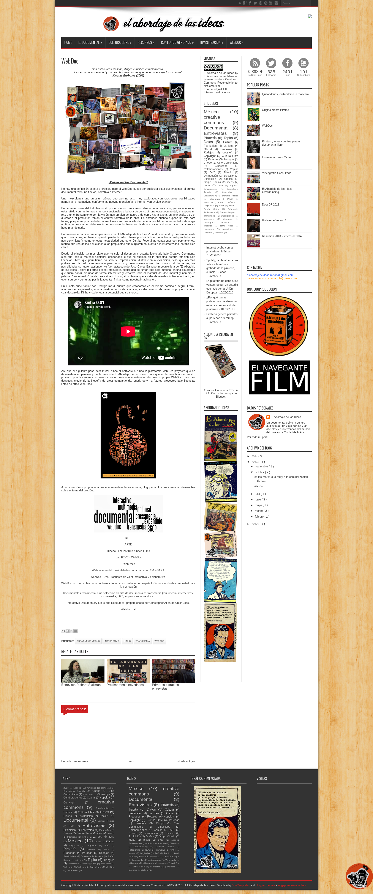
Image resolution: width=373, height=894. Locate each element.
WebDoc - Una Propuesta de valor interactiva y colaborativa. (128, 576)
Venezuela (209, 219)
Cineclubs (227, 192)
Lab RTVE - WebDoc (128, 557)
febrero (259, 516)
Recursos (146, 42)
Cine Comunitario (227, 162)
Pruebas (213, 159)
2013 (220, 185)
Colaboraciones (213, 169)
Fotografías (214, 199)
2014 (254, 456)
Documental (216, 127)
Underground (227, 216)
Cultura (227, 142)
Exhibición (210, 178)
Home (68, 42)
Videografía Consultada (217, 222)
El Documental (90, 42)
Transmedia (143, 641)
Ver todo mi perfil (257, 437)
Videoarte (228, 219)
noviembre (262, 466)
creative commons (88, 641)
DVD (212, 172)
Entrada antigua (185, 761)
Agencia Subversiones (84, 788)
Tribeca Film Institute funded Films (128, 551)
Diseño (228, 172)
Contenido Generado (177, 42)
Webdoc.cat (128, 609)
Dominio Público (230, 195)
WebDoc (236, 42)
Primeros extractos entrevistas (165, 686)
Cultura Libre (120, 42)
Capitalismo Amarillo (74, 791)
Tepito (228, 138)
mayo (259, 505)
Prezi (231, 205)
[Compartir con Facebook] (75, 631)
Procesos (226, 149)
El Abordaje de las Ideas (219, 76)
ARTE (128, 544)
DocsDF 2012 (270, 204)
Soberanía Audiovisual (92, 856)
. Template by (233, 885)
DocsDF (229, 175)
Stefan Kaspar (227, 212)
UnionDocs (128, 564)
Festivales (210, 145)
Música (231, 202)
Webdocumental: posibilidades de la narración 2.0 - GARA (128, 570)
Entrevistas (215, 133)
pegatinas (227, 229)
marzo (259, 510)
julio (258, 494)
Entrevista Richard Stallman (81, 685)
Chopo (208, 162)
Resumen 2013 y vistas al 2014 (282, 236)
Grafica (228, 178)
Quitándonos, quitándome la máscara (285, 94)
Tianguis (229, 159)
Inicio (131, 761)
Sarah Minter (211, 209)
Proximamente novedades (125, 685)
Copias (234, 169)
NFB (128, 538)
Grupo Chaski (212, 182)
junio (258, 499)
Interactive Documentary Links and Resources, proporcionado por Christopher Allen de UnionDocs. (128, 602)
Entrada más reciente (74, 761)
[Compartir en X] (71, 631)
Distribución (211, 175)
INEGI (230, 199)
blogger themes (265, 885)
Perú (221, 205)
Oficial (208, 149)
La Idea (228, 145)
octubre (260, 472)
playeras (208, 232)
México (211, 111)
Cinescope (221, 165)
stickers (219, 232)
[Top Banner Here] (310, 17)
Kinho (118, 276)
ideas (230, 182)
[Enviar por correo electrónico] (63, 631)
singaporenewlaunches (292, 885)
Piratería (210, 138)
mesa (207, 185)
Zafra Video (226, 226)
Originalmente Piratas (275, 110)
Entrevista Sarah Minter (277, 157)
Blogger (220, 396)
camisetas (209, 229)
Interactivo (111, 641)
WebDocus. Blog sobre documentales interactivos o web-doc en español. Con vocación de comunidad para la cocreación (128, 585)
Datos (208, 142)
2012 (254, 524)
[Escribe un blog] (67, 631)
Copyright (210, 156)
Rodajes (209, 152)
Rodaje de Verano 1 (274, 220)
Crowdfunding (211, 195)
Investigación (211, 42)
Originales (209, 205)
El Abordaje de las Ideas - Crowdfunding (278, 190)
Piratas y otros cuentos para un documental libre (281, 143)
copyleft (227, 152)
